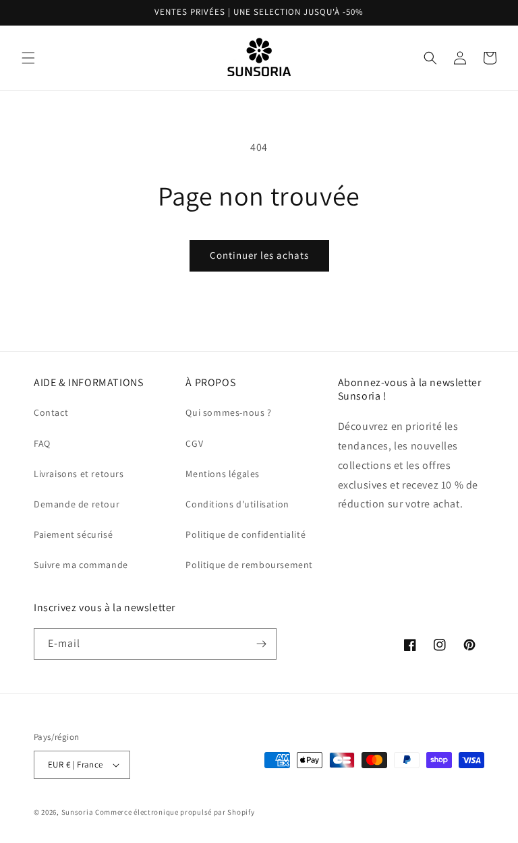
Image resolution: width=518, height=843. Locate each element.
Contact (51, 412)
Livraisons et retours (79, 474)
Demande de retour (76, 504)
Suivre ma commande (81, 565)
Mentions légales (222, 474)
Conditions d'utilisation (237, 504)
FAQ (42, 443)
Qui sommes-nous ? (228, 412)
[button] (28, 58)
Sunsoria (77, 812)
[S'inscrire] (261, 644)
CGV (194, 443)
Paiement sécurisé (73, 534)
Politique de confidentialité (245, 534)
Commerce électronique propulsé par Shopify (174, 812)
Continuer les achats (259, 255)
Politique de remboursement (249, 565)
